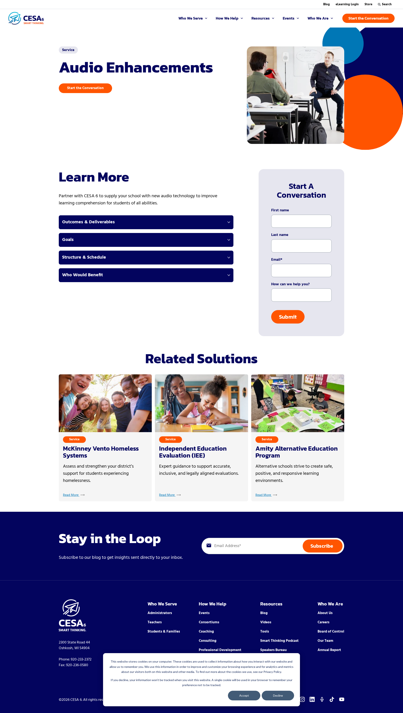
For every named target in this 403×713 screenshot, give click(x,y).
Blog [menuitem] (264, 613)
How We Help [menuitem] (212, 603)
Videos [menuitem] (265, 622)
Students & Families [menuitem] (164, 631)
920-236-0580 (77, 665)
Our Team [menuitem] (325, 641)
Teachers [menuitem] (155, 622)
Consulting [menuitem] (207, 641)
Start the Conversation (85, 88)
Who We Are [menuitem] (330, 603)
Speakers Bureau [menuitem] (273, 650)
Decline (278, 695)
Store (368, 4)
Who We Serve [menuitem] (162, 603)
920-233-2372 (81, 659)
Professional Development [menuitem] (220, 650)
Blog (326, 4)
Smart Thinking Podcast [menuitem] (279, 641)
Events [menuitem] (204, 613)
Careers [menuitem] (323, 622)
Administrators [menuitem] (160, 613)
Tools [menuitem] (264, 631)
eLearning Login (347, 4)
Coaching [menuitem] (206, 631)
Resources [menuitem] (271, 603)
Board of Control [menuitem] (331, 631)
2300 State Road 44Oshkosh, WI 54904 (74, 645)
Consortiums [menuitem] (209, 622)
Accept (244, 695)
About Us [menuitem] (325, 613)
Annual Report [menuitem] (329, 650)
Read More (71, 495)
